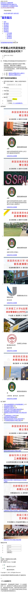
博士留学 (6, 25)
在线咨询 (9, 156)
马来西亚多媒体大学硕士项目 (13, 420)
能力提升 (9, 34)
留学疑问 (6, 30)
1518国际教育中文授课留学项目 (9, 6)
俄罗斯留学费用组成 (10, 417)
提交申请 (9, 100)
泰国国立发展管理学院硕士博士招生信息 (15, 412)
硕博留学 (5, 42)
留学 (12, 13)
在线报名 (6, 31)
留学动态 (6, 28)
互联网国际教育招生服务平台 (9, 4)
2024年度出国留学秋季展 (7, 7)
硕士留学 (6, 23)
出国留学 (9, 36)
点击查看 (14, 156)
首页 (17, 13)
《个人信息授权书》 (17, 103)
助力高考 (9, 38)
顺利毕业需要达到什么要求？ (17, 73)
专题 (14, 13)
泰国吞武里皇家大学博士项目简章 (13, 419)
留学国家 (6, 26)
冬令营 (5, 13)
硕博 (9, 13)
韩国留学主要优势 (9, 407)
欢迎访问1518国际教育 (7, 2)
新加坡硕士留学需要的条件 (11, 411)
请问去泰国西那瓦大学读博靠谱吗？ (14, 404)
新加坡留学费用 (8, 406)
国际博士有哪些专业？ (15, 75)
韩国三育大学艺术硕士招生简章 (13, 409)
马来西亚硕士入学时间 (10, 415)
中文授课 (9, 33)
